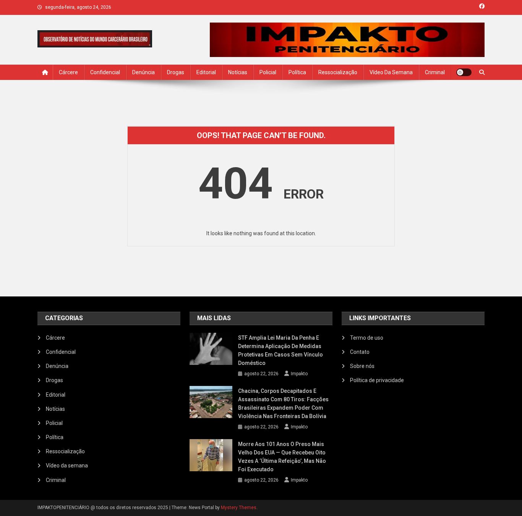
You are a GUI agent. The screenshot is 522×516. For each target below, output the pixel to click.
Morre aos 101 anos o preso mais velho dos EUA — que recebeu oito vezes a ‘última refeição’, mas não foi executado (282, 456)
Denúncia (143, 72)
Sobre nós (362, 366)
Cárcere (68, 72)
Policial (267, 72)
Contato (360, 352)
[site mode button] (464, 72)
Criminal (435, 72)
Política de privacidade (377, 380)
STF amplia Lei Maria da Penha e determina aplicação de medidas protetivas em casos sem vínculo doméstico (280, 350)
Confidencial (105, 72)
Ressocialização (337, 72)
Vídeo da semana (391, 72)
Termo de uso (366, 338)
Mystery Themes (238, 507)
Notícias (237, 72)
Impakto (299, 373)
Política (297, 72)
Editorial (206, 72)
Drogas (175, 72)
